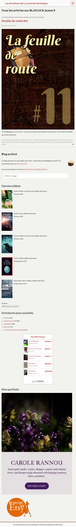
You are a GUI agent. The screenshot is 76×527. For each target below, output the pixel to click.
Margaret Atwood (33, 343)
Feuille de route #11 (15, 21)
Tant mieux (32, 371)
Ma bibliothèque (38, 337)
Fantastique (18, 17)
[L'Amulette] (26, 365)
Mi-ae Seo (31, 351)
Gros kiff (14, 142)
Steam (45, 169)
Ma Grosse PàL (22, 164)
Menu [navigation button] (73, 3)
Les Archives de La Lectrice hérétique (25, 525)
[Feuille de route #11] (38, 79)
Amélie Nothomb (33, 373)
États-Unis (60, 140)
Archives (5, 303)
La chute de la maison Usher (13, 330)
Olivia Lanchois (11, 25)
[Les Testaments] (26, 342)
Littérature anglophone (26, 142)
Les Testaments (33, 341)
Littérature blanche (43, 142)
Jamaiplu (7, 324)
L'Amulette (31, 363)
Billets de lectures (37, 17)
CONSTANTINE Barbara (40, 140)
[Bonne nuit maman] (26, 357)
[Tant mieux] (26, 372)
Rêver (6, 327)
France (8, 142)
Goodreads (29, 169)
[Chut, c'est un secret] (26, 350)
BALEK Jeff (17, 140)
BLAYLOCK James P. (26, 140)
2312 (5, 318)
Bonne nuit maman (34, 356)
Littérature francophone (59, 142)
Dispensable (52, 140)
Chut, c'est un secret (35, 348)
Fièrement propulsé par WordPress (51, 525)
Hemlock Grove (9, 321)
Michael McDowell (33, 365)
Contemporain (8, 17)
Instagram (37, 169)
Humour (26, 17)
